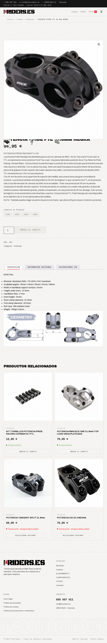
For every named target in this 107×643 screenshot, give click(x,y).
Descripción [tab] (13, 267)
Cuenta (83, 12)
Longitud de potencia (14, 210)
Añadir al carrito (30, 229)
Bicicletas (60, 566)
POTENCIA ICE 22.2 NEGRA (71, 517)
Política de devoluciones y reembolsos (19, 611)
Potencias (30, 19)
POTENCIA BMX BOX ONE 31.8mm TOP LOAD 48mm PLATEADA (78, 432)
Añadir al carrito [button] (28, 452)
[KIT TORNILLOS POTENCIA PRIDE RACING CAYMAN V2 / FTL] (28, 396)
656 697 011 (11, 2)
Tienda (19, 19)
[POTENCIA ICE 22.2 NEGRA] (79, 483)
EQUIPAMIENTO (62, 574)
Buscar (75, 12)
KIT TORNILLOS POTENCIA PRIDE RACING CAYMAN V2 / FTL (24, 432)
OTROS (59, 581)
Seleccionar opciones (25, 535)
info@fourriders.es (31, 2)
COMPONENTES (63, 577)
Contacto (60, 585)
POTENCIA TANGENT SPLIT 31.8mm (25, 517)
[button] (99, 44)
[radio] (8, 214)
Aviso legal (8, 599)
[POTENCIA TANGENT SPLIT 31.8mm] (28, 483)
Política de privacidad (12, 603)
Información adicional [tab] (39, 267)
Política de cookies (11, 607)
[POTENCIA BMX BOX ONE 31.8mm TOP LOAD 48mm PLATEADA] (79, 396)
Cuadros (59, 570)
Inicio (10, 19)
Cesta (92, 12)
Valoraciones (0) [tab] (68, 267)
